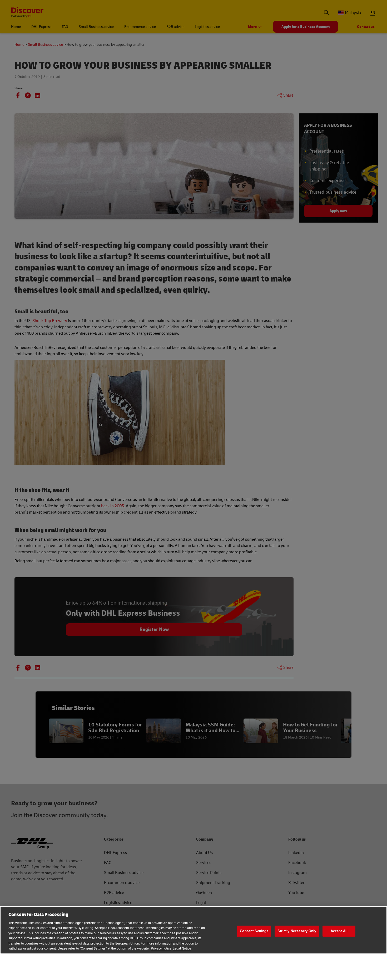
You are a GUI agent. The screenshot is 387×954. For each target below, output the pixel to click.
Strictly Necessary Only (296, 931)
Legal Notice (182, 948)
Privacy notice (161, 948)
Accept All (339, 931)
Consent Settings (254, 931)
